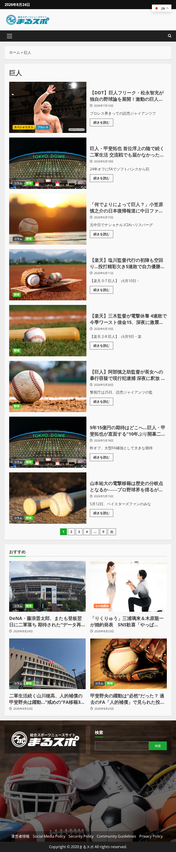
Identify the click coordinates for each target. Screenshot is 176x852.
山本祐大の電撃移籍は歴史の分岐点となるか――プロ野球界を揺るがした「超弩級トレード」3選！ (47, 498)
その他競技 (102, 606)
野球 (29, 183)
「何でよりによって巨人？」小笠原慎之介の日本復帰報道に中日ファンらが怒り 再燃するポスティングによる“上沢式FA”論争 (47, 219)
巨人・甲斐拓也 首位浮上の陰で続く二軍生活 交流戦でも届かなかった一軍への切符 (47, 163)
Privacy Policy (151, 836)
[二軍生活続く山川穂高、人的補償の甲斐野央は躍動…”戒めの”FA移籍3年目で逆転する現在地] (47, 663)
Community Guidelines (116, 836)
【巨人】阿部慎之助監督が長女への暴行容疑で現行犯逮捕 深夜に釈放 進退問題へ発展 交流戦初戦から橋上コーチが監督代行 (47, 386)
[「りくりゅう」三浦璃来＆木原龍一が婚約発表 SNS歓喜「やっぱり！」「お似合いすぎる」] (128, 586)
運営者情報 (20, 836)
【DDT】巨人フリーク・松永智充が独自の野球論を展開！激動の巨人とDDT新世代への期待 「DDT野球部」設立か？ (47, 107)
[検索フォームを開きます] (169, 36)
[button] (9, 36)
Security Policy (81, 836)
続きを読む (103, 121)
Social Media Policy (49, 836)
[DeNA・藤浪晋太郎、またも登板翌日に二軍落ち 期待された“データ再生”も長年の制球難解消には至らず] (47, 586)
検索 (99, 732)
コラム (18, 183)
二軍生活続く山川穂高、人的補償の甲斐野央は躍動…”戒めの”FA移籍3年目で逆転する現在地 (47, 699)
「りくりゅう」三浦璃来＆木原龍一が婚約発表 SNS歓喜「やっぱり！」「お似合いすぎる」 (127, 621)
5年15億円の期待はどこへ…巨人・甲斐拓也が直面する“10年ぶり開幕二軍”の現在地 (47, 442)
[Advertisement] (45, 790)
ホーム (14, 52)
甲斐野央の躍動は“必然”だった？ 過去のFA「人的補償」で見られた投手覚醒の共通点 (127, 699)
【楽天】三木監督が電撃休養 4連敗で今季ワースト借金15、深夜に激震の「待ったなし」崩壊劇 (47, 330)
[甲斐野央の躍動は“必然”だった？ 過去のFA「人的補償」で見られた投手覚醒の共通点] (128, 663)
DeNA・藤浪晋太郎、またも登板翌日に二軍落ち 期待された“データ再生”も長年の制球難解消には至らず (45, 621)
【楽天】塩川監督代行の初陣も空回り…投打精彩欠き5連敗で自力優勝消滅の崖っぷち (47, 274)
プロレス (42, 127)
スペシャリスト (23, 127)
